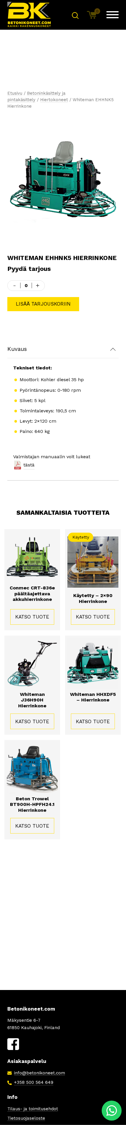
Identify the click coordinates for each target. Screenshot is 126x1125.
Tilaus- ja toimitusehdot (32, 1108)
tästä (29, 465)
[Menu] (112, 15)
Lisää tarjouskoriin (43, 304)
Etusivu (14, 93)
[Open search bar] (75, 15)
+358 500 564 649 (33, 1082)
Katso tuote (32, 617)
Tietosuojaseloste (26, 1118)
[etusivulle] (29, 15)
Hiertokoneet (54, 99)
